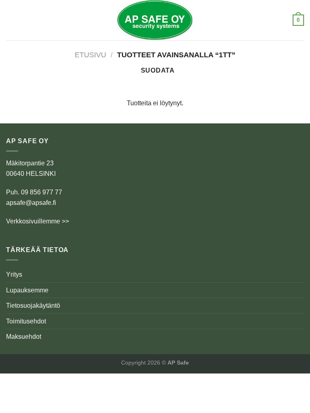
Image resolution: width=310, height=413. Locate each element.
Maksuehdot (23, 336)
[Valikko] (11, 20)
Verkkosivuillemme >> (37, 221)
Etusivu (90, 54)
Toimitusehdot (26, 321)
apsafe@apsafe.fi (31, 202)
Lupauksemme (27, 290)
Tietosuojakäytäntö (33, 305)
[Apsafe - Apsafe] (155, 20)
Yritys (14, 274)
